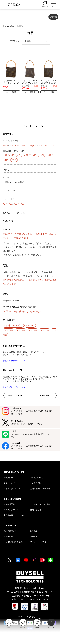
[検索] (44, 15)
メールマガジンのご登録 (40, 504)
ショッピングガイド (16, 395)
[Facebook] (18, 560)
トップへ (51, 627)
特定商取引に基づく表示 (14, 542)
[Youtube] (26, 560)
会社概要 (33, 531)
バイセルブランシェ (32, 617)
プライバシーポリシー (39, 542)
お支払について (10, 477)
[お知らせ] (45, 3)
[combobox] (25, 15)
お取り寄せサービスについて (16, 361)
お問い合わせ (35, 510)
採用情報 (33, 536)
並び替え (15, 41)
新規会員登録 (9, 504)
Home (6, 25)
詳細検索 (53, 17)
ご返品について (36, 477)
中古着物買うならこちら (14, 515)
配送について (9, 483)
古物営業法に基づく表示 (40, 488)
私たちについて (10, 531)
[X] (9, 560)
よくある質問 (43, 395)
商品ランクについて (12, 488)
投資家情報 (8, 536)
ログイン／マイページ (13, 510)
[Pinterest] (42, 560)
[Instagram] (34, 560)
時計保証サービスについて (15, 387)
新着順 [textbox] (27, 41)
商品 (12, 25)
